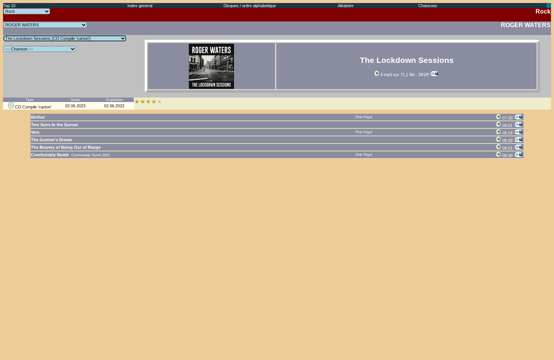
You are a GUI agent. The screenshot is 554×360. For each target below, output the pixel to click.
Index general (139, 5)
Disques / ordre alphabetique (249, 5)
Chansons (427, 5)
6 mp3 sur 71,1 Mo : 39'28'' (405, 74)
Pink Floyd (363, 117)
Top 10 (9, 5)
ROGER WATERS (526, 25)
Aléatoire (346, 5)
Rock (543, 11)
